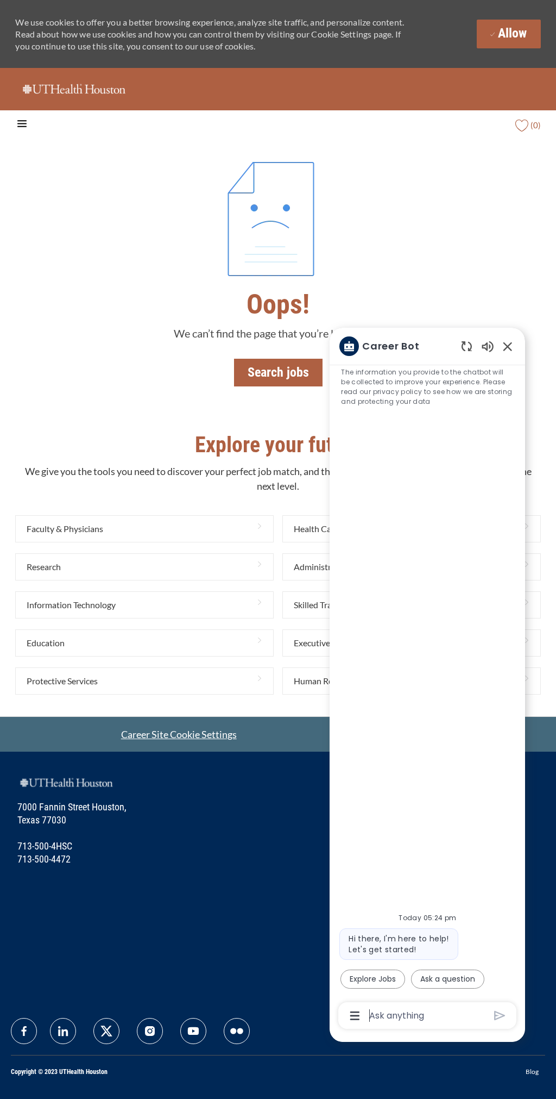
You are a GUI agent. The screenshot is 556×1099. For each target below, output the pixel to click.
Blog (532, 1071)
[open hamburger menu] (22, 125)
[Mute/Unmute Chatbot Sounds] (487, 346)
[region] (427, 680)
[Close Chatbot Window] (508, 346)
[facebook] (24, 1031)
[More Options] (355, 1015)
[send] (500, 1015)
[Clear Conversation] (467, 346)
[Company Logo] (74, 88)
